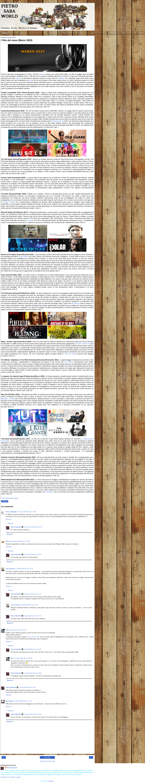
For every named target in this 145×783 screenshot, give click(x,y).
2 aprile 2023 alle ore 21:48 (21, 541)
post (30, 80)
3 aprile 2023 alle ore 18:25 (32, 616)
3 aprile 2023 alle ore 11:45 (32, 554)
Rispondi (8, 519)
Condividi (4, 501)
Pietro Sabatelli (16, 527)
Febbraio (61, 78)
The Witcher (68, 362)
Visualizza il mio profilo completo (10, 777)
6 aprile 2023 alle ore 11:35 (32, 649)
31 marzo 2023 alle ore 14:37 (33, 527)
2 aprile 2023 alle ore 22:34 (24, 568)
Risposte (10, 523)
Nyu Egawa (9, 701)
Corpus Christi (8, 202)
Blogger (51, 781)
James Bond (23, 256)
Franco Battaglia (11, 512)
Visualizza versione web (47, 761)
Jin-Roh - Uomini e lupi (83, 344)
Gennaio (42, 74)
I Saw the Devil (70, 354)
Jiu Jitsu (29, 220)
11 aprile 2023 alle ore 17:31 (23, 701)
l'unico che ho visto (34, 637)
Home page (47, 757)
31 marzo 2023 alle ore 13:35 (27, 512)
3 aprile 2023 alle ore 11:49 (32, 594)
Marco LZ (9, 541)
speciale (19, 78)
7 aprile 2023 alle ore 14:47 (27, 687)
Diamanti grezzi (57, 121)
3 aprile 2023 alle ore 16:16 (29, 605)
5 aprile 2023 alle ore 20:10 (17, 630)
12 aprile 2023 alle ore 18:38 (23, 658)
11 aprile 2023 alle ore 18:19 (33, 714)
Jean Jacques (10, 568)
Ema (7, 630)
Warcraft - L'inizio (8, 399)
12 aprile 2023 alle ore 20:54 (33, 673)
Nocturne (76, 303)
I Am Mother (49, 492)
